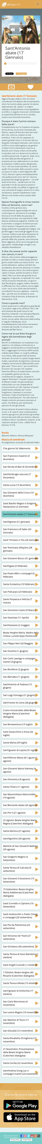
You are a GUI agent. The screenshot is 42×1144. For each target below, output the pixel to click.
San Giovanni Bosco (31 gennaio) (20, 558)
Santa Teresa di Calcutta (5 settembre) (17, 869)
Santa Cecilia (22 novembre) (18, 1063)
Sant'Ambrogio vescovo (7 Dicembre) (17, 476)
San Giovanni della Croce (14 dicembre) (18, 494)
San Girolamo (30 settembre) (18, 946)
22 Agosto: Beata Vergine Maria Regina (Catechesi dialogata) (20, 822)
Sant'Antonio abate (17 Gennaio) (20, 514)
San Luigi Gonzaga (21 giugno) (19, 695)
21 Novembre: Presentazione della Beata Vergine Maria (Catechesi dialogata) (18, 1052)
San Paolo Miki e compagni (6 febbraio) (19, 575)
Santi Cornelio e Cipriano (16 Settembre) (18, 905)
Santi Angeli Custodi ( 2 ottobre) (20, 964)
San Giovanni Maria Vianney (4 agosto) (19, 770)
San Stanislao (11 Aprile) (16, 617)
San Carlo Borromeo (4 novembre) (15, 1003)
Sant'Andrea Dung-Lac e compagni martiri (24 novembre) (20, 1072)
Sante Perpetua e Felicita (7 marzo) (17, 601)
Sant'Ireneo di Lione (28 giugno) (20, 702)
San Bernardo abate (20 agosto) (20, 805)
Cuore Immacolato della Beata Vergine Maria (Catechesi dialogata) (19, 713)
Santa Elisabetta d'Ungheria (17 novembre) (19, 1040)
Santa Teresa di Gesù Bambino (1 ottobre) (20, 956)
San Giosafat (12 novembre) (18, 1030)
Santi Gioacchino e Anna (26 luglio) (18, 733)
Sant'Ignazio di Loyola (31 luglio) (20, 750)
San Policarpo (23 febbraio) (17, 591)
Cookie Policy (27, 1140)
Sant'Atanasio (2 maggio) (16, 625)
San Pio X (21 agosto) (14, 812)
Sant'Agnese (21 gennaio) (16, 521)
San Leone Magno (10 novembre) (20, 1012)
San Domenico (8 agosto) (16, 779)
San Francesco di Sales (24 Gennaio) (17, 531)
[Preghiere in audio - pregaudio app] (11, 4)
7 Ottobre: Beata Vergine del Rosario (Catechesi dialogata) (18, 974)
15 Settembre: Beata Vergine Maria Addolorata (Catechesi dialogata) (18, 892)
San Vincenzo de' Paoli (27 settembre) (17, 937)
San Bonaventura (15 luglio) (17, 724)
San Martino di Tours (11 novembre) (16, 1021)
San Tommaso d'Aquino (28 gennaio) (17, 549)
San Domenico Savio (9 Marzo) (19, 610)
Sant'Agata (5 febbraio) (15, 565)
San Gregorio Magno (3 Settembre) (15, 858)
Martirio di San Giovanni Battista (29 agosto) (20, 847)
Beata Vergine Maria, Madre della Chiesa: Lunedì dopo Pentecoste (21, 634)
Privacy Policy (15, 1140)
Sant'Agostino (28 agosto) (16, 838)
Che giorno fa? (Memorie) (16, 448)
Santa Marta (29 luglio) (15, 742)
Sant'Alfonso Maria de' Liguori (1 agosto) (20, 759)
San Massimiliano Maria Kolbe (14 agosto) (19, 796)
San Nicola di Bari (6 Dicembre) (19, 466)
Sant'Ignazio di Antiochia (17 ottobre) (18, 992)
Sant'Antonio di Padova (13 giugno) (17, 686)
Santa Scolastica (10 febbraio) (19, 584)
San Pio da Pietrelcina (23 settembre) (16, 926)
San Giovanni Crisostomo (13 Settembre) (18, 880)
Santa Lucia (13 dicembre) (17, 485)
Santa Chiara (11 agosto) (16, 786)
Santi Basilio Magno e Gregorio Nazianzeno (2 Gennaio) (19, 505)
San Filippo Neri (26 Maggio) (18, 643)
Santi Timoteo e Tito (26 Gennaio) (21, 540)
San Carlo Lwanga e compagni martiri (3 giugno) (19, 660)
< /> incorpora (21, 74)
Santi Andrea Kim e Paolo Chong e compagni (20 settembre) (20, 916)
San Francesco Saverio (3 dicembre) (16, 457)
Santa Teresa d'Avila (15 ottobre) (20, 983)
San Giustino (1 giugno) (15, 651)
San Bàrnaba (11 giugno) (16, 676)
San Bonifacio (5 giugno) (16, 669)
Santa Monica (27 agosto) (16, 830)
